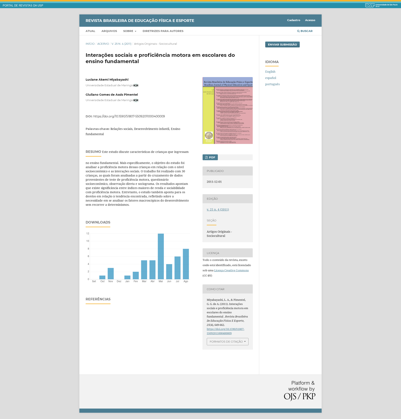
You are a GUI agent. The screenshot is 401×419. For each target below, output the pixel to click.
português (272, 84)
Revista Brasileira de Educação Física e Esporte (140, 20)
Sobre (128, 31)
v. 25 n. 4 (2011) (121, 43)
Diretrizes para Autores (163, 31)
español (270, 78)
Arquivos (109, 31)
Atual (90, 31)
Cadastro (293, 20)
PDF (211, 157)
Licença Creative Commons (231, 270)
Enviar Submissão (282, 44)
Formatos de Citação (226, 341)
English (270, 72)
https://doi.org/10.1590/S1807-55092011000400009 (129, 116)
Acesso (310, 20)
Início (90, 43)
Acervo (103, 43)
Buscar (306, 31)
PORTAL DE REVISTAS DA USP (23, 5)
